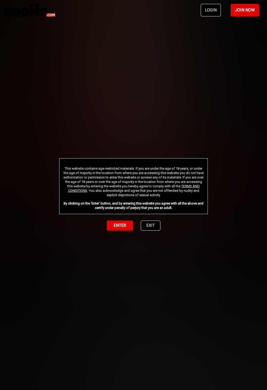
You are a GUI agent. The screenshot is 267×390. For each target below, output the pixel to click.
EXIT (150, 225)
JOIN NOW (245, 10)
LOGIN (211, 10)
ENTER (120, 225)
